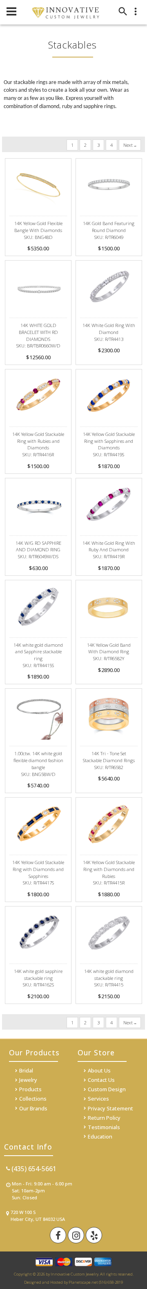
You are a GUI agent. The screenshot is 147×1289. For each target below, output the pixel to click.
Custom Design (107, 1089)
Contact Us (101, 1079)
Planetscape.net (83, 1282)
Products (30, 1089)
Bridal (26, 1070)
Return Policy (104, 1117)
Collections (33, 1098)
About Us (99, 1070)
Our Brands (33, 1108)
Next (128, 145)
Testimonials (104, 1127)
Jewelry (28, 1079)
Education (100, 1136)
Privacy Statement (110, 1108)
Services (98, 1098)
